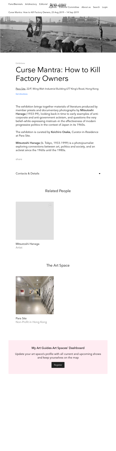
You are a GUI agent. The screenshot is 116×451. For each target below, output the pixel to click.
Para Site (20, 89)
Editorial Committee (69, 7)
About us (86, 7)
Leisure (62, 4)
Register (58, 365)
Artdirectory (31, 4)
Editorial (43, 4)
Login (105, 7)
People (53, 4)
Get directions (21, 94)
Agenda (53, 7)
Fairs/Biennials (15, 4)
